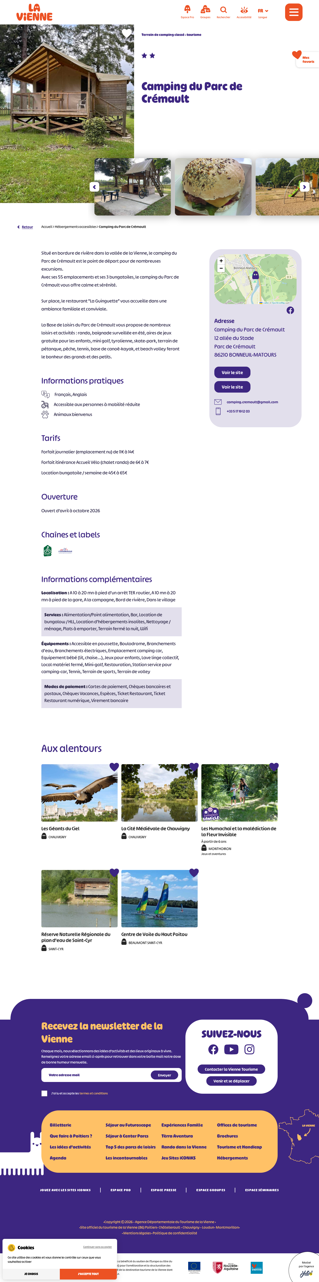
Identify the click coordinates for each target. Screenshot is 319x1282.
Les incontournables (127, 1158)
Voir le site (232, 373)
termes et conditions (94, 1093)
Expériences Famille (182, 1125)
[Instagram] (249, 1051)
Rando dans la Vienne (184, 1147)
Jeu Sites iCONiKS (178, 1158)
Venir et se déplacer (231, 1081)
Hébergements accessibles (75, 226)
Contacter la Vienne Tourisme (231, 1069)
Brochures (227, 1136)
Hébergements (232, 1158)
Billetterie (60, 1125)
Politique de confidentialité (175, 1233)
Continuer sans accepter (97, 1246)
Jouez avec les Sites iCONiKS (65, 1190)
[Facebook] (290, 311)
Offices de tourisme (237, 1125)
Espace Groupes (210, 1190)
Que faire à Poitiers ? (71, 1136)
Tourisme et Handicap (239, 1147)
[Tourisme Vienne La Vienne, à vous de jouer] (41, 12)
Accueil (46, 226)
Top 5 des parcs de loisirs (131, 1147)
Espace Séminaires (262, 1190)
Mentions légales (137, 1233)
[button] (94, 187)
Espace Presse (164, 1190)
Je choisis (31, 1274)
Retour (27, 226)
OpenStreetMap (278, 302)
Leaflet (265, 302)
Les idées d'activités (70, 1147)
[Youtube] (231, 1051)
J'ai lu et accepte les (79, 1093)
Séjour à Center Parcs (127, 1136)
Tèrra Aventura (177, 1136)
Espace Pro (121, 1190)
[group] (132, 186)
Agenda (58, 1158)
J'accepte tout (88, 1274)
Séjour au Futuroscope (128, 1125)
